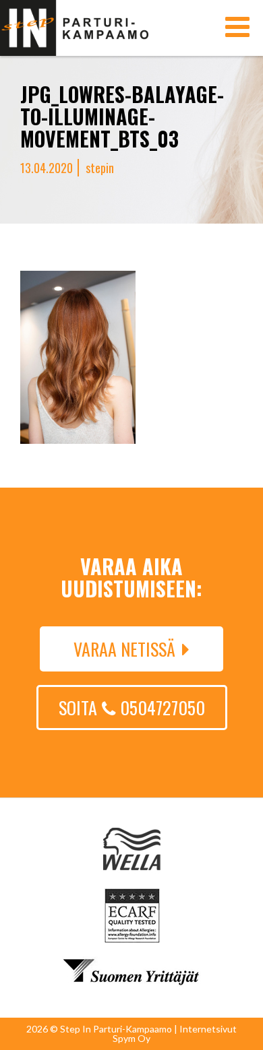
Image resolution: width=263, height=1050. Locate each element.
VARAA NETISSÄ (124, 649)
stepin (100, 167)
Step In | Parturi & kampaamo (74, 28)
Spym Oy (131, 1038)
